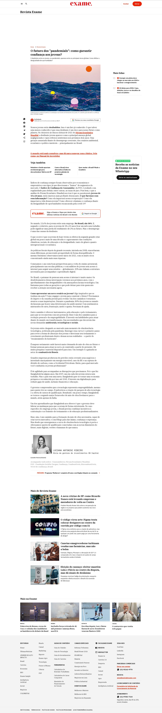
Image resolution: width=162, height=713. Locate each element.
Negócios (23, 690)
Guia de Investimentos (62, 655)
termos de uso (35, 710)
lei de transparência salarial (83, 710)
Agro (100, 678)
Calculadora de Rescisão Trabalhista (61, 671)
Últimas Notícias (26, 651)
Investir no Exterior (81, 670)
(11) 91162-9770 (126, 669)
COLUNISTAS (24, 693)
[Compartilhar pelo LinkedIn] (24, 126)
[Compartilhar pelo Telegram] (24, 130)
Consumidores (58, 462)
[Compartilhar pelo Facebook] (24, 123)
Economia (23, 669)
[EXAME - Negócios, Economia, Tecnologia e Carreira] (81, 3)
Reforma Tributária (81, 648)
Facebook (120, 658)
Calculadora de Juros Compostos (61, 677)
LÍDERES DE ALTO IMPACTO (26, 656)
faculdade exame (105, 643)
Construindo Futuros (82, 663)
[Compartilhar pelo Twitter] (24, 134)
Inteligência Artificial (24, 681)
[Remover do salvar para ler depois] (24, 141)
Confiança (63, 464)
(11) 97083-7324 (126, 697)
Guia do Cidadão (60, 648)
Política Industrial (81, 681)
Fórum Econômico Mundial (78, 462)
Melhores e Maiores (81, 690)
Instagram (120, 654)
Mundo (41, 643)
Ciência (41, 669)
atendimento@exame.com (126, 678)
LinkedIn (120, 651)
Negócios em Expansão (83, 698)
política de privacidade (64, 710)
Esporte (41, 654)
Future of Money (44, 666)
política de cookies (48, 710)
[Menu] (21, 4)
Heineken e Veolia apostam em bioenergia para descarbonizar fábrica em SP (41, 170)
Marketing (42, 651)
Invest (22, 686)
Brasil (50, 467)
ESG (21, 672)
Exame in (101, 656)
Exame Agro (43, 658)
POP (40, 673)
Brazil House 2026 (81, 651)
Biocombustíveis (88, 464)
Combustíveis (74, 464)
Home (32, 47)
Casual (41, 647)
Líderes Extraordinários (83, 674)
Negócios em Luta (81, 678)
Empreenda (102, 682)
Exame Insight (25, 676)
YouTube (120, 647)
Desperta (101, 663)
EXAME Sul (78, 655)
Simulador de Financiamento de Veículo (59, 684)
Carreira (23, 665)
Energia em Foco (80, 666)
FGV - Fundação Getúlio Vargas (44, 464)
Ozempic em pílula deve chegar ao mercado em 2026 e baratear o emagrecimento (128, 80)
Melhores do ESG (81, 694)
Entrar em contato (123, 667)
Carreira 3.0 (102, 660)
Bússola (77, 659)
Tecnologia (43, 662)
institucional (25, 710)
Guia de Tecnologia (61, 651)
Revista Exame (31, 12)
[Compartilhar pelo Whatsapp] (24, 119)
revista (101, 648)
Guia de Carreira (60, 659)
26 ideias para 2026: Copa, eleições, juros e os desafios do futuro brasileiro (128, 90)
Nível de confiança (39, 467)
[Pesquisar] (26, 4)
